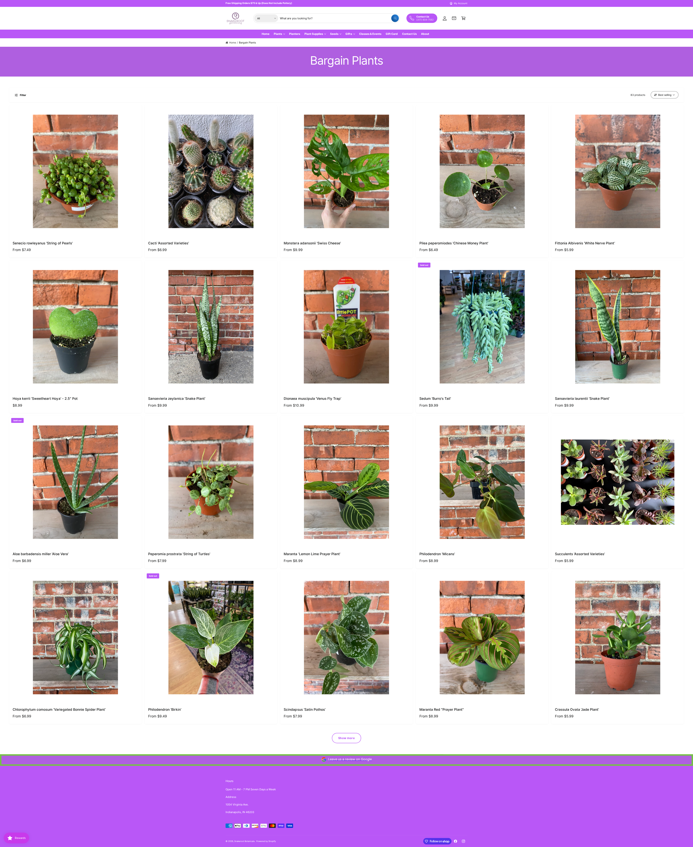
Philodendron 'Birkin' (164, 709)
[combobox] (339, 18)
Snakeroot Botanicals (244, 841)
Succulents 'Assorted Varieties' (580, 554)
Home (232, 42)
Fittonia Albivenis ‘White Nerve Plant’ (585, 243)
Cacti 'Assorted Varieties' (168, 243)
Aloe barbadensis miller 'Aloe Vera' (41, 554)
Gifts (348, 34)
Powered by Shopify (266, 841)
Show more (346, 738)
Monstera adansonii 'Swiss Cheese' (312, 243)
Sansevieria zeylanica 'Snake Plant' (176, 399)
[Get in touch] (454, 18)
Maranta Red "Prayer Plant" (441, 709)
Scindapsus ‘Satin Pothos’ (304, 709)
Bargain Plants (247, 42)
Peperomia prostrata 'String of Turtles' (179, 554)
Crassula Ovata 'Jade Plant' (577, 709)
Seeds (334, 34)
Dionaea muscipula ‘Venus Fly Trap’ (312, 399)
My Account (460, 3)
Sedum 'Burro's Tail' (435, 399)
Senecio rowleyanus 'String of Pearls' (43, 243)
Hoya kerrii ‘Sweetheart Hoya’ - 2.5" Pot (45, 399)
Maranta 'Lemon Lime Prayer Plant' (312, 554)
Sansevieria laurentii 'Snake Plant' (582, 399)
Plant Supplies (313, 34)
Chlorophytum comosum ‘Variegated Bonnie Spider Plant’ (59, 709)
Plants (278, 34)
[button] (463, 18)
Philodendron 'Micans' (437, 554)
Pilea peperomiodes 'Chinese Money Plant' (454, 243)
